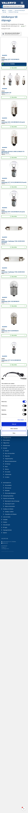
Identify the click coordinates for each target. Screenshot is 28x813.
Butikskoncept (6, 445)
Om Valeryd (7, 464)
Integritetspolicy (9, 458)
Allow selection (14, 428)
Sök (22, 12)
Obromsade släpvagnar (10, 493)
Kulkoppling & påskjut (8, 495)
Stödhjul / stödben (9, 511)
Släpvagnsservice (7, 437)
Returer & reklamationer (10, 461)
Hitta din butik (6, 524)
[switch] (24, 406)
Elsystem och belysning (8, 498)
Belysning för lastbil (9, 503)
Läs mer (23, 26)
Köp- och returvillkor (10, 453)
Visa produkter (8, 485)
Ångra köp (7, 456)
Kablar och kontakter (10, 506)
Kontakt (5, 448)
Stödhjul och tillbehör (8, 509)
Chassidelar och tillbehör (11, 514)
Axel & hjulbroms (7, 482)
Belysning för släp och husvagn (12, 501)
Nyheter (5, 532)
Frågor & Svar (6, 442)
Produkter (10, 10)
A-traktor (7, 477)
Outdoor (5, 522)
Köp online (14, 67)
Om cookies (7, 471)
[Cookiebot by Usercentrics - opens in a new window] (20, 379)
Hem (5, 10)
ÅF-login (5, 527)
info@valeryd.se (5, 543)
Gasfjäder (5, 519)
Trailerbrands (8, 474)
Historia (7, 469)
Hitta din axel (8, 488)
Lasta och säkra (6, 517)
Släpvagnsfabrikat (7, 530)
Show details (21, 419)
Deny (14, 433)
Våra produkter (6, 440)
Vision (6, 466)
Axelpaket (7, 490)
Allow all (14, 424)
